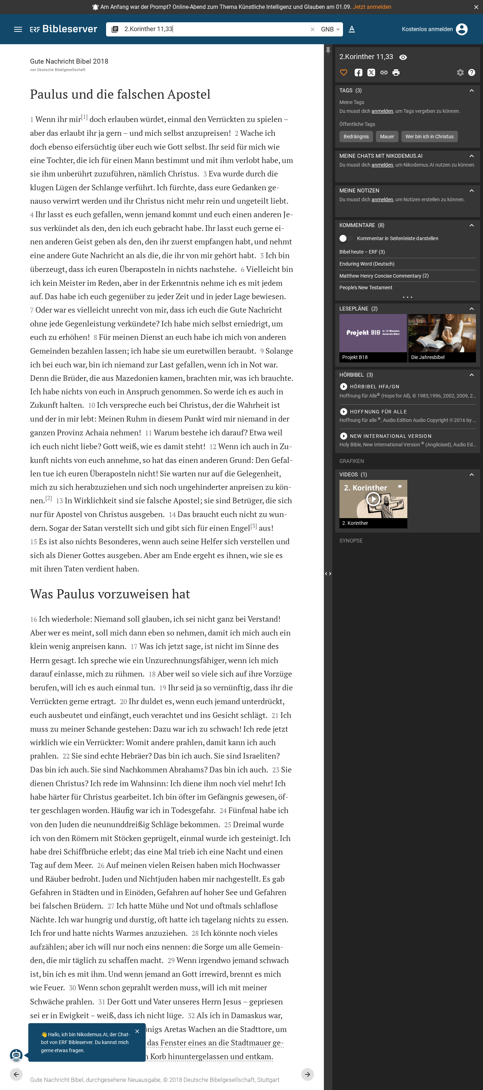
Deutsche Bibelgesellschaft (61, 69)
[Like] (343, 72)
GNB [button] (327, 29)
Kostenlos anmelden (427, 29)
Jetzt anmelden (372, 7)
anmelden (382, 111)
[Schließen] (137, 1031)
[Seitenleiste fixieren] (328, 50)
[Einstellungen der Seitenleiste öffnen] (460, 72)
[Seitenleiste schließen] (328, 573)
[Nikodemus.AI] (16, 1055)
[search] (216, 29)
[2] (48, 498)
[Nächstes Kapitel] (307, 1074)
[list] (407, 270)
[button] (476, 7)
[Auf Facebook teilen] (358, 72)
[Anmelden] (462, 29)
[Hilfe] (471, 72)
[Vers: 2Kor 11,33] (403, 57)
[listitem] (407, 252)
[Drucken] (396, 72)
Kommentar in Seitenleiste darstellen (397, 238)
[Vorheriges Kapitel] (16, 1074)
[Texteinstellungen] (352, 29)
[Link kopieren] (384, 72)
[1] (84, 117)
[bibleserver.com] (63, 29)
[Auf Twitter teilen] (371, 72)
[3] (253, 526)
